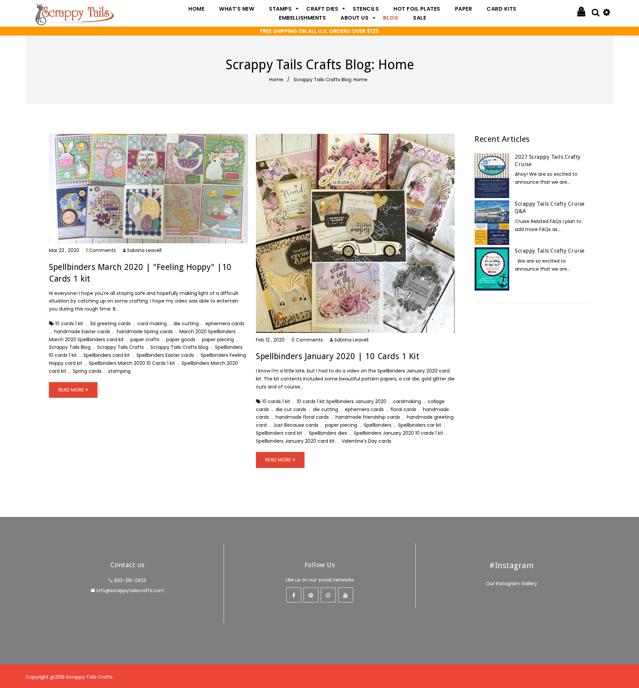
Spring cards (87, 371)
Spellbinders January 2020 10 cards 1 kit (398, 433)
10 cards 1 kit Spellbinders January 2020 (341, 401)
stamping (119, 371)
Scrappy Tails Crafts (120, 347)
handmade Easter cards (82, 331)
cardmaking (407, 401)
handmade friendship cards (367, 417)
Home (276, 79)
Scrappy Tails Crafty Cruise (550, 251)
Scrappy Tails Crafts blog (179, 347)
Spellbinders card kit (107, 355)
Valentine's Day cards (366, 441)
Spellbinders (377, 425)
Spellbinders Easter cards (165, 355)
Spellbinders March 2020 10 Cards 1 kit (132, 363)
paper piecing (218, 339)
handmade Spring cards (145, 331)
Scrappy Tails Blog (70, 347)
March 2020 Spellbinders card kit (86, 339)
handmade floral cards (302, 417)
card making (152, 323)
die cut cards (291, 409)
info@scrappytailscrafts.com (130, 590)
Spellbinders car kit (419, 425)
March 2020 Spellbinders (207, 331)
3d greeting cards (110, 323)
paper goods (180, 339)
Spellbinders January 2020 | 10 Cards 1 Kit (337, 356)
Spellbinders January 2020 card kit (295, 441)
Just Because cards (296, 425)
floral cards (403, 409)
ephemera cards (224, 323)
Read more (71, 389)
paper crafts (144, 339)
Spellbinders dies (328, 433)
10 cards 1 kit (69, 323)
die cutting (186, 323)
